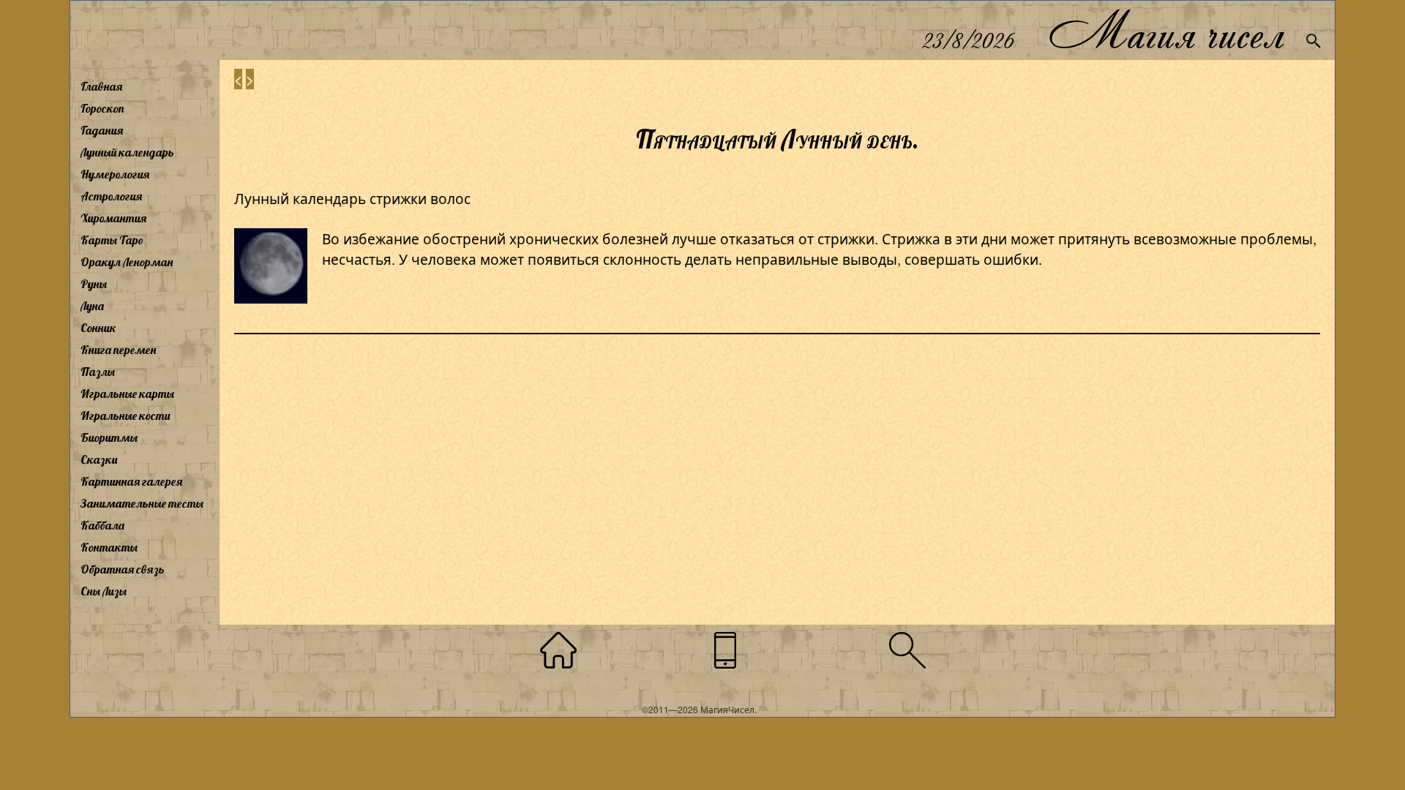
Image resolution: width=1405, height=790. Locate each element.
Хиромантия (113, 218)
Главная (101, 86)
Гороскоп (102, 108)
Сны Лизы (103, 591)
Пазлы (97, 371)
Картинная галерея (131, 481)
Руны (93, 283)
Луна (92, 305)
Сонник (98, 327)
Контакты (109, 547)
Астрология (111, 196)
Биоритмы (109, 437)
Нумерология (114, 174)
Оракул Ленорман (126, 262)
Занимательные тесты (141, 503)
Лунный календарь (127, 152)
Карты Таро (111, 240)
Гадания (101, 130)
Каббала (102, 525)
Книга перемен (118, 349)
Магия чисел (1165, 30)
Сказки (98, 459)
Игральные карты (127, 393)
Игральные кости (125, 415)
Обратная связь (122, 569)
